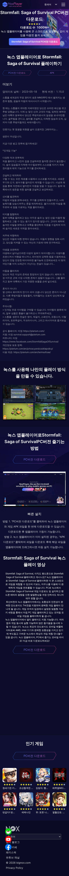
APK (52, 72)
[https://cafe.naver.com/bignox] (8, 831)
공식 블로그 (13, 842)
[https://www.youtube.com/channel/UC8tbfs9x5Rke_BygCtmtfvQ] (8, 839)
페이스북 (11, 852)
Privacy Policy (14, 867)
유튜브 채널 (13, 857)
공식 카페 (11, 847)
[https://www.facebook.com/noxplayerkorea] (8, 847)
